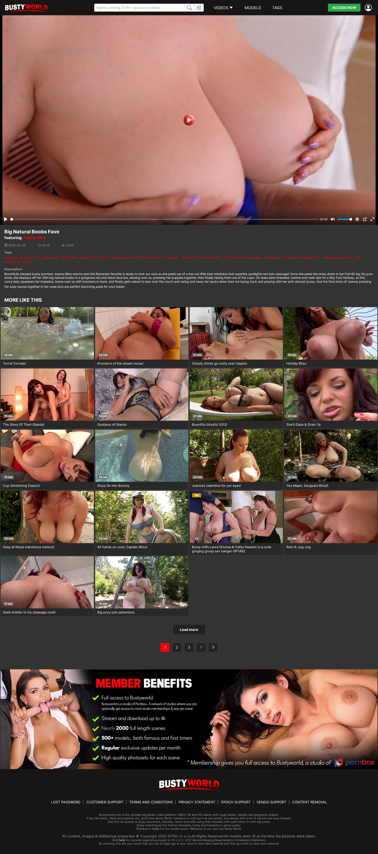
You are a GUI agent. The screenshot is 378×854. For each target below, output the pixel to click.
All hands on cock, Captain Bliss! (122, 547)
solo (357, 257)
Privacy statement (197, 802)
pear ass (254, 257)
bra (37, 257)
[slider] (164, 219)
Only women (234, 257)
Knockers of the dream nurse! (120, 363)
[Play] (189, 120)
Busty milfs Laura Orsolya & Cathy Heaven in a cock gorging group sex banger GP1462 (231, 549)
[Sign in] (369, 7)
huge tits (88, 257)
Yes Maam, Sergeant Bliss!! (307, 486)
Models (253, 7)
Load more (189, 629)
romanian (289, 257)
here (122, 840)
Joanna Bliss (34, 238)
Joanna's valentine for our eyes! (216, 486)
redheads (271, 257)
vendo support (271, 802)
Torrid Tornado (14, 363)
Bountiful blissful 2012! (209, 424)
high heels (69, 257)
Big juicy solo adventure (116, 612)
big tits (26, 257)
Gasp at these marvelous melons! (28, 547)
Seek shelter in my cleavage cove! (29, 612)
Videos (221, 7)
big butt (11, 257)
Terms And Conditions (151, 802)
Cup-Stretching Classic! (21, 486)
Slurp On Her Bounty (113, 486)
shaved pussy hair (337, 257)
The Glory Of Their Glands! (23, 424)
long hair (171, 257)
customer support (104, 802)
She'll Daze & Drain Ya (303, 424)
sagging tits (309, 257)
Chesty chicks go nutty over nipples (219, 363)
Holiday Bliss (296, 363)
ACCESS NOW (344, 7)
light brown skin (148, 257)
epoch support (236, 802)
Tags (277, 7)
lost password (65, 802)
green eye (50, 257)
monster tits (191, 257)
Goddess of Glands (112, 424)
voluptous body (17, 262)
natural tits (213, 257)
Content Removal (309, 802)
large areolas (122, 257)
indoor (103, 257)
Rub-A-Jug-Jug (298, 547)
